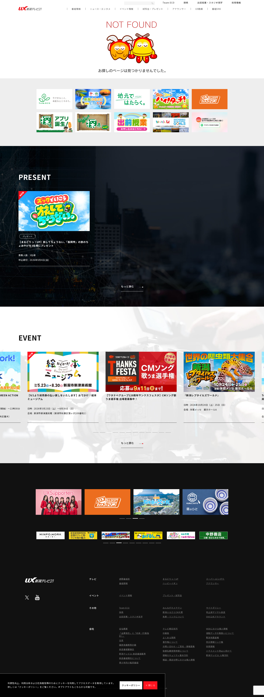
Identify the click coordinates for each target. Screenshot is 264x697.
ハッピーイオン (170, 583)
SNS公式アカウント (215, 616)
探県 (186, 2)
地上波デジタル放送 (215, 612)
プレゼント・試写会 (172, 595)
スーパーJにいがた (215, 578)
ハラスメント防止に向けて (219, 650)
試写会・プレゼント (153, 8)
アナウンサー (179, 8)
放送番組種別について (130, 658)
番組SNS (216, 8)
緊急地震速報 (212, 637)
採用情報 (236, 2)
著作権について (170, 641)
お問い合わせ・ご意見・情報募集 (179, 646)
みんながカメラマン (172, 607)
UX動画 (199, 8)
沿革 (121, 640)
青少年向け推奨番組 (128, 662)
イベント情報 (126, 8)
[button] (96, 432)
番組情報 (76, 8)
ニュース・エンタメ (100, 8)
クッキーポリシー (131, 685)
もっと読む (127, 286)
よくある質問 (169, 637)
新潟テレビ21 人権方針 (217, 655)
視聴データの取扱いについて (220, 633)
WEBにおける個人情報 (217, 628)
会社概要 (123, 628)
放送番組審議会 (126, 649)
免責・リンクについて (173, 616)
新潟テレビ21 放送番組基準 (132, 653)
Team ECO (168, 2)
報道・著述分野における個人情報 (179, 659)
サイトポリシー (213, 607)
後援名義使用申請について (175, 650)
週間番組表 (124, 578)
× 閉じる (150, 685)
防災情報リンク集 (214, 641)
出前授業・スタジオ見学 (210, 2)
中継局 (166, 633)
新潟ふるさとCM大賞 (173, 612)
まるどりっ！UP (170, 578)
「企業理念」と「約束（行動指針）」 (134, 634)
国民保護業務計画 (127, 644)
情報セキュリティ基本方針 (175, 655)
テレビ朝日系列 (170, 628)
